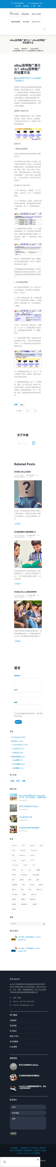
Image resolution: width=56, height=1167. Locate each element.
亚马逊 (14, 875)
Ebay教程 (16, 760)
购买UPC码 (14, 1036)
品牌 (37, 880)
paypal (23, 860)
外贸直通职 (36, 1153)
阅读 (12, 781)
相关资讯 (24, 49)
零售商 (14, 909)
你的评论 (16, 676)
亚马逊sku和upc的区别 (22, 472)
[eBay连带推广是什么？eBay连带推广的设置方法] (28, 79)
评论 (18, 781)
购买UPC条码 (36, 14)
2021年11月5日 (19, 475)
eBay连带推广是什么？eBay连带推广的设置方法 (27, 69)
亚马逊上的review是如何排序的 (25, 592)
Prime (32, 860)
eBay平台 (23, 850)
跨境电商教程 (15, 22)
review (25, 865)
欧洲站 (41, 885)
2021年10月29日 (19, 535)
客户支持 (18, 6)
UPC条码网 (15, 14)
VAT (22, 870)
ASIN (23, 845)
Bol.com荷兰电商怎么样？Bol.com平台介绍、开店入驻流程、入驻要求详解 (32, 796)
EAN (41, 845)
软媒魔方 (37, 1150)
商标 (23, 885)
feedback (22, 855)
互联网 (38, 870)
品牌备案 (14, 885)
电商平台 (39, 889)
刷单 (30, 880)
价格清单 (13, 1020)
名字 (15, 690)
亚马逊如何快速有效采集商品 (29, 828)
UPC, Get (34, 443)
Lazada (32, 855)
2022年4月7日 (23, 800)
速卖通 (14, 904)
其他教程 (16, 768)
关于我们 (13, 1031)
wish (29, 870)
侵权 (13, 880)
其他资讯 (16, 753)
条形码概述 (25, 14)
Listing (14, 860)
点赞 (23, 781)
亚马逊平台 (24, 875)
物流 (22, 889)
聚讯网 (44, 1150)
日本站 (32, 885)
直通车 (24, 894)
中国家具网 (18, 1150)
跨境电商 (32, 899)
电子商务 (14, 894)
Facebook (34, 850)
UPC (34, 865)
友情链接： (15, 1148)
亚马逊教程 (17, 764)
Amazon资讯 (34, 49)
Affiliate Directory (24, 1153)
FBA (13, 855)
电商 (30, 889)
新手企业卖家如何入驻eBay (28, 806)
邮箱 (15, 702)
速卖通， (35, 904)
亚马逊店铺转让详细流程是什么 (25, 532)
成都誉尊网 (28, 1150)
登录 (39, 6)
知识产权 (33, 894)
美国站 (14, 899)
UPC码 (14, 870)
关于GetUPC (36, 22)
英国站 (23, 899)
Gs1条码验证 (33, 1148)
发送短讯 (13, 1133)
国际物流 (24, 1148)
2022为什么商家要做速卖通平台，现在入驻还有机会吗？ (32, 1087)
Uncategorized (19, 477)
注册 (34, 6)
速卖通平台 (24, 904)
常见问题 (25, 6)
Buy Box (32, 845)
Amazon (14, 845)
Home (16, 49)
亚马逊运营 (36, 875)
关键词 (22, 880)
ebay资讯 (16, 749)
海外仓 (14, 889)
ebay (21, 405)
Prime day (15, 865)
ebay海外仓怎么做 (25, 817)
